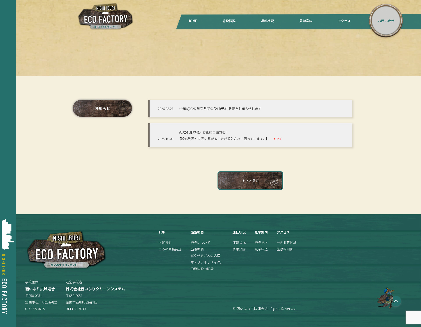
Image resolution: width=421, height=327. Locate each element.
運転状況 (267, 20)
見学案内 (305, 20)
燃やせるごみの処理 (205, 255)
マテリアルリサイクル (207, 262)
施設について (200, 242)
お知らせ (165, 242)
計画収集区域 (286, 242)
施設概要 (228, 20)
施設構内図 (285, 249)
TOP (162, 232)
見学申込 (261, 249)
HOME (192, 20)
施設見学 (261, 242)
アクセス (344, 20)
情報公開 (239, 249)
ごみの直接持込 (170, 249)
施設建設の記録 (202, 268)
